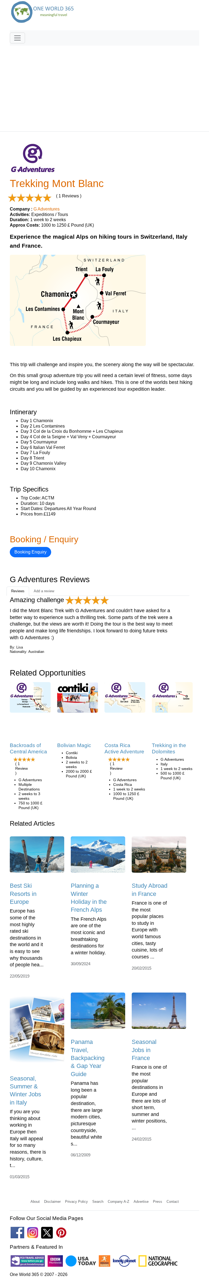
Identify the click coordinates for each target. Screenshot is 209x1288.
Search (97, 1202)
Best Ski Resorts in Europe (23, 893)
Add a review (44, 591)
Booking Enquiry (30, 552)
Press (157, 1202)
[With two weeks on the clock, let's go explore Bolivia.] (77, 699)
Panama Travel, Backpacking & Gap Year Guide (87, 1057)
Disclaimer (52, 1202)
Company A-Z (118, 1202)
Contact (173, 1202)
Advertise (141, 1202)
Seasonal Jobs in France (144, 1049)
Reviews (17, 591)
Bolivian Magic (74, 745)
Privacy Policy (76, 1202)
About (35, 1202)
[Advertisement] (104, 86)
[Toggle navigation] (17, 37)
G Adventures (46, 209)
